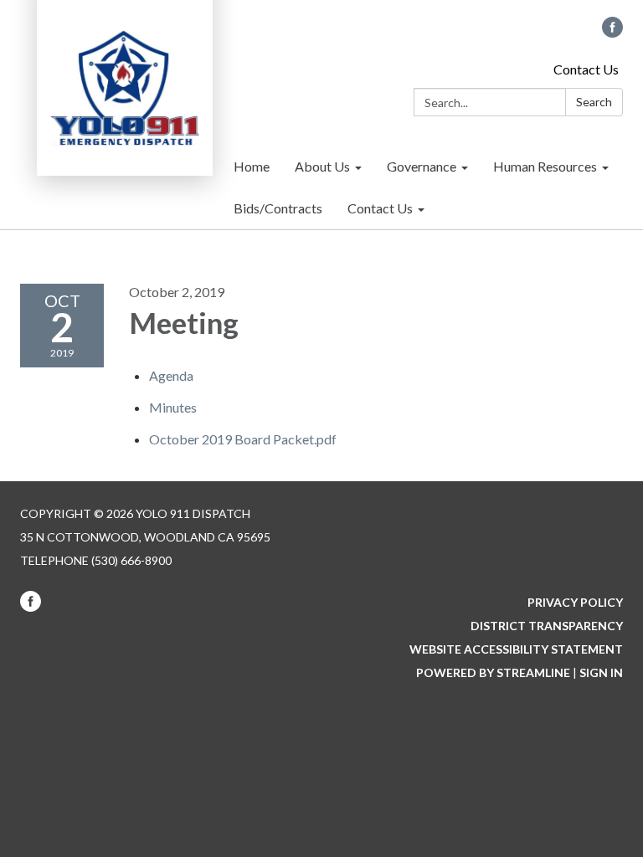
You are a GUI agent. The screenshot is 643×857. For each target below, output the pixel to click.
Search (594, 102)
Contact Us (586, 69)
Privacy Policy (575, 602)
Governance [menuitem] (421, 166)
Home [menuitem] (252, 166)
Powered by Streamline (493, 672)
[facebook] (612, 32)
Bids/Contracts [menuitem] (278, 208)
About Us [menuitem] (322, 166)
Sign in (601, 672)
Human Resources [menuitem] (545, 166)
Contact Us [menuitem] (380, 208)
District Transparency (547, 625)
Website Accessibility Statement (516, 649)
